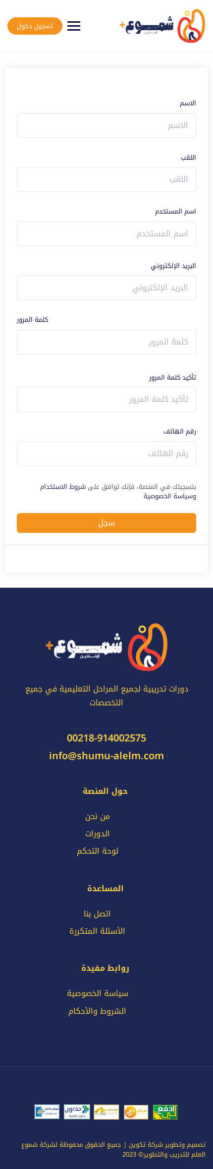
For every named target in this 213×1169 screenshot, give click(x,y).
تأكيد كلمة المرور (172, 378)
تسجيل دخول (35, 26)
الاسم (188, 103)
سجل (106, 522)
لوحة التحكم (97, 851)
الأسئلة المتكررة (97, 931)
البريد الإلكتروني (173, 266)
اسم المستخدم (175, 211)
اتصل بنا (97, 913)
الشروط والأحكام (97, 1011)
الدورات (97, 833)
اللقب (188, 158)
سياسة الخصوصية (97, 993)
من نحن (97, 816)
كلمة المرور (32, 320)
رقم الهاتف (179, 431)
